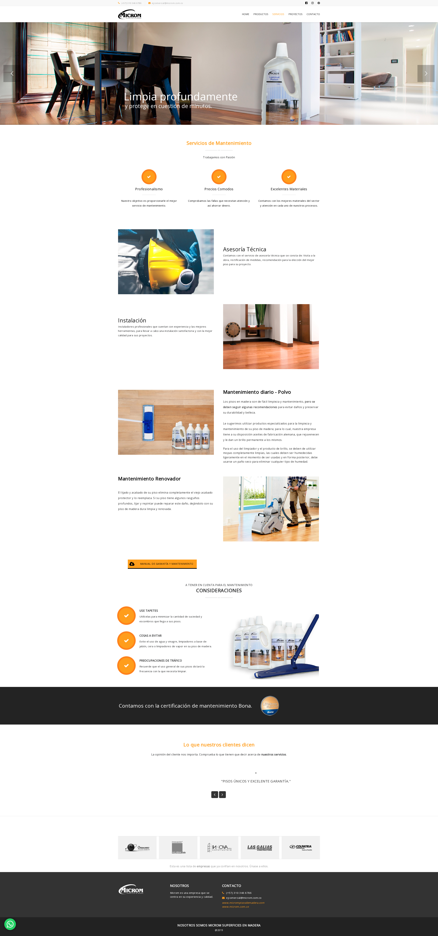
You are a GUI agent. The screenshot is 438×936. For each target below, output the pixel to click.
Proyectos (295, 14)
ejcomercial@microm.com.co (167, 3)
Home (245, 14)
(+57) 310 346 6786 (131, 3)
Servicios (278, 14)
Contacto (313, 14)
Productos (260, 14)
